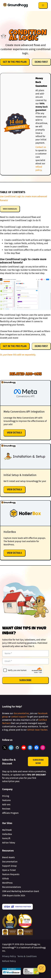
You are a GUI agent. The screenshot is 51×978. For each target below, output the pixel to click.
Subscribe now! (38, 761)
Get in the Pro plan (15, 61)
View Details (16, 433)
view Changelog (10, 209)
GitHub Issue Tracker (37, 729)
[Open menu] (43, 5)
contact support (19, 716)
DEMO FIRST (41, 61)
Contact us (40, 147)
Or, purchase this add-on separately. (18, 354)
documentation (21, 713)
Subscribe (25, 680)
